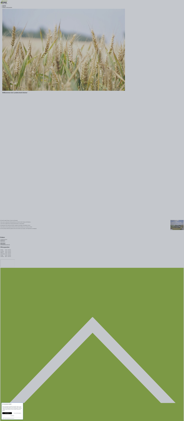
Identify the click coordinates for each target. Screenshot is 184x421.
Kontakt (3, 418)
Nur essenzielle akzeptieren (17, 413)
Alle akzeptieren (7, 413)
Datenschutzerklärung (8, 418)
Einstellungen (12, 415)
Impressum (12, 418)
